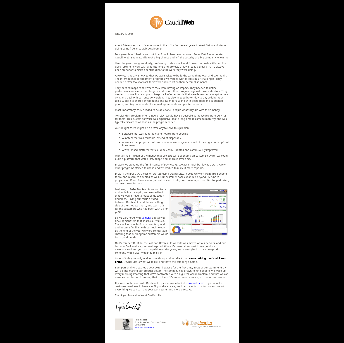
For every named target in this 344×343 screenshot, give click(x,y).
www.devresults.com (144, 327)
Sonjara (146, 217)
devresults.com (195, 283)
